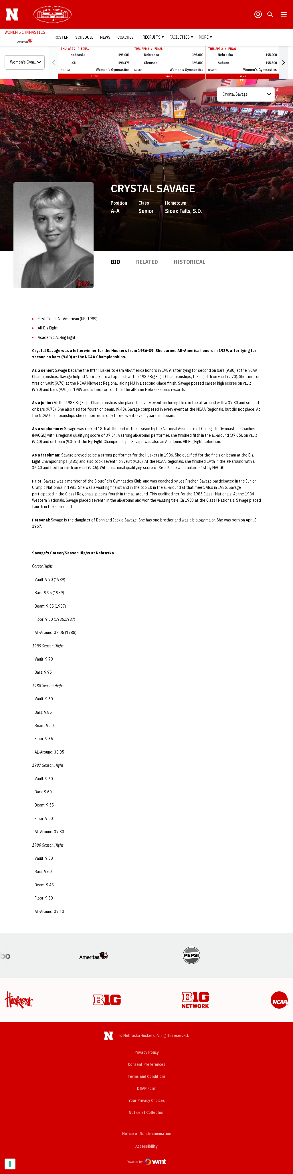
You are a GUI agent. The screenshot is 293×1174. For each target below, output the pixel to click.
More (204, 37)
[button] (283, 62)
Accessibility (146, 1146)
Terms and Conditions (147, 1076)
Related (147, 262)
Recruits (152, 37)
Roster (61, 37)
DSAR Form (146, 1088)
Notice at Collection (146, 1112)
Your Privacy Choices (146, 1100)
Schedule (84, 37)
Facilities (180, 37)
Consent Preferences (146, 1064)
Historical (189, 262)
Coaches (125, 37)
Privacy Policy (146, 1052)
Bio (115, 262)
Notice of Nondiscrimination (146, 1133)
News (105, 37)
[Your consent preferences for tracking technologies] (10, 1164)
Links (95, 76)
